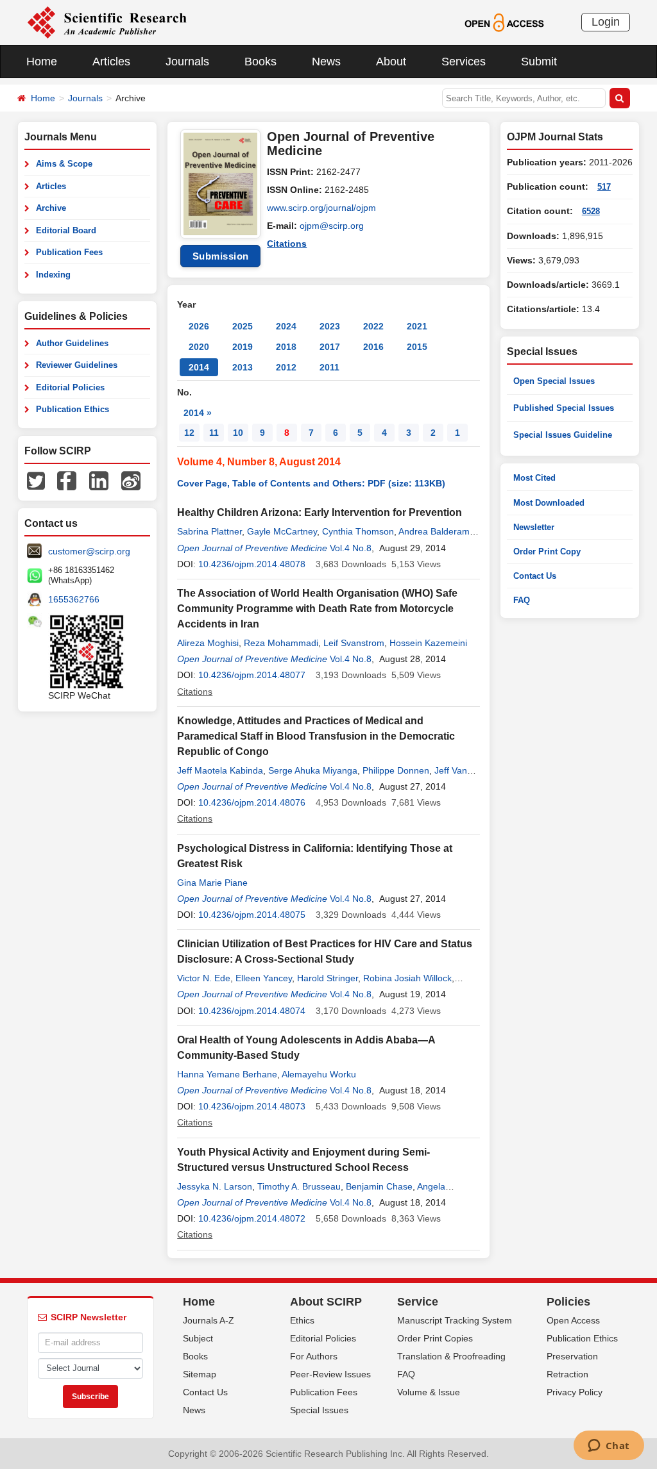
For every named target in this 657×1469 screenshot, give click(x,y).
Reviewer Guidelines (76, 365)
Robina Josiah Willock (407, 978)
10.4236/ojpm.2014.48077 (251, 675)
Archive (51, 208)
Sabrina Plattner (209, 531)
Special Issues (319, 1410)
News (326, 61)
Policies (568, 1301)
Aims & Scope (64, 164)
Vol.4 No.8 (350, 548)
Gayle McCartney (282, 531)
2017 (330, 347)
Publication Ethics (72, 409)
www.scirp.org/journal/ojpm (321, 208)
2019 (242, 347)
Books (260, 61)
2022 (373, 326)
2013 (242, 367)
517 (604, 187)
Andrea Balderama (436, 531)
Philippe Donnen (396, 770)
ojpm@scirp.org (332, 225)
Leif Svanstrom (353, 643)
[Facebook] (66, 480)
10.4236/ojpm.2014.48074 (251, 1011)
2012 (286, 367)
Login (606, 21)
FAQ (521, 600)
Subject (198, 1338)
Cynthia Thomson (358, 531)
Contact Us (534, 576)
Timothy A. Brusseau (299, 1186)
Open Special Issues (554, 381)
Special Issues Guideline (562, 435)
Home (41, 61)
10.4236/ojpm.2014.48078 (251, 564)
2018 (286, 347)
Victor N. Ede (203, 978)
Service (417, 1301)
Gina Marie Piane (212, 882)
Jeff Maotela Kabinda (220, 770)
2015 (417, 347)
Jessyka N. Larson (214, 1186)
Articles (111, 61)
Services (463, 61)
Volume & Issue (428, 1392)
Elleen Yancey (263, 978)
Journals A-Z (208, 1320)
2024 (286, 326)
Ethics (302, 1320)
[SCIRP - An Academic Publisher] (107, 22)
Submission (220, 256)
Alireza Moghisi (208, 643)
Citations (287, 243)
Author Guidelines (72, 343)
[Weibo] (131, 480)
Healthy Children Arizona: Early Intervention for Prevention (319, 512)
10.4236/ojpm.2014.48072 (251, 1218)
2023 (330, 326)
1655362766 (73, 599)
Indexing (53, 274)
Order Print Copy (547, 551)
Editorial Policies (70, 387)
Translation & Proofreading (451, 1356)
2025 (242, 326)
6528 (591, 211)
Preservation (572, 1356)
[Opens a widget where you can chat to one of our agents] (608, 1447)
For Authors (313, 1356)
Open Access (573, 1320)
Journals (187, 61)
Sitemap (199, 1374)
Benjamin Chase (379, 1186)
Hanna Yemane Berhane (227, 1074)
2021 (417, 326)
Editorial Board (66, 230)
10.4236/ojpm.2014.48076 (251, 802)
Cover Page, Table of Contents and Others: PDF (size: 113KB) (311, 483)
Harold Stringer (327, 978)
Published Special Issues (563, 408)
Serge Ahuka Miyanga (312, 770)
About (391, 61)
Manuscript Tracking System (454, 1320)
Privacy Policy (574, 1392)
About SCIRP (326, 1301)
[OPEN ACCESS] (504, 22)
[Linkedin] (98, 480)
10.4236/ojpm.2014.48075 (251, 914)
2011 (329, 367)
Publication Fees (69, 252)
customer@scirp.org (89, 551)
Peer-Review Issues (330, 1374)
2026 (199, 326)
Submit (539, 61)
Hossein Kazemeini (428, 643)
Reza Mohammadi (281, 643)
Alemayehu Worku (319, 1074)
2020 (199, 347)
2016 (373, 347)
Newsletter (533, 527)
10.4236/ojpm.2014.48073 (251, 1106)
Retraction (567, 1374)
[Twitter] (36, 480)
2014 (199, 367)
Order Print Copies (435, 1338)
